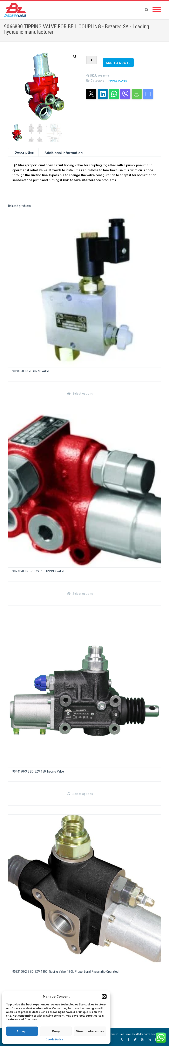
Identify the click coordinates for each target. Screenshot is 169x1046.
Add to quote (118, 63)
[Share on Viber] (125, 94)
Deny (56, 1031)
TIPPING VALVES (116, 80)
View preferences (90, 1031)
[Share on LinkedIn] (103, 94)
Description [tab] (24, 152)
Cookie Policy (54, 1039)
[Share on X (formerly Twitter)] (91, 94)
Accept (22, 1031)
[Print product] (137, 94)
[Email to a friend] (148, 94)
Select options (82, 393)
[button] (104, 996)
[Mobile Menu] (157, 9)
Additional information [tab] (64, 153)
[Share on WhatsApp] (114, 94)
